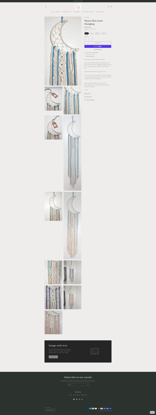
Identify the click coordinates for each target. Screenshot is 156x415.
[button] (45, 6)
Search (70, 394)
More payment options (98, 49)
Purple (103, 33)
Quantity (86, 36)
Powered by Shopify (108, 410)
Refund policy (84, 394)
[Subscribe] (87, 384)
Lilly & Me (103, 410)
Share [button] (87, 89)
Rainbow (97, 33)
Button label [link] (53, 356)
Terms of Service (76, 394)
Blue (87, 33)
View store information (90, 56)
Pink (91, 33)
